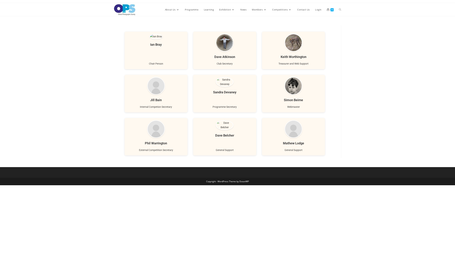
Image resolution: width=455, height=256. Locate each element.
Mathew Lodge (293, 143)
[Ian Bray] (156, 36)
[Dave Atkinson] (225, 43)
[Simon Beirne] (293, 86)
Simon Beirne (293, 100)
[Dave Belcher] (225, 125)
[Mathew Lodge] (293, 129)
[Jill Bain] (156, 86)
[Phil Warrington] (156, 129)
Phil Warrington (156, 143)
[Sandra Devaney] (225, 82)
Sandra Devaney (224, 92)
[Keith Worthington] (293, 43)
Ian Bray (156, 44)
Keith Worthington (293, 57)
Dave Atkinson (224, 57)
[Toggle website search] (340, 9)
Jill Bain (156, 100)
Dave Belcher (224, 135)
